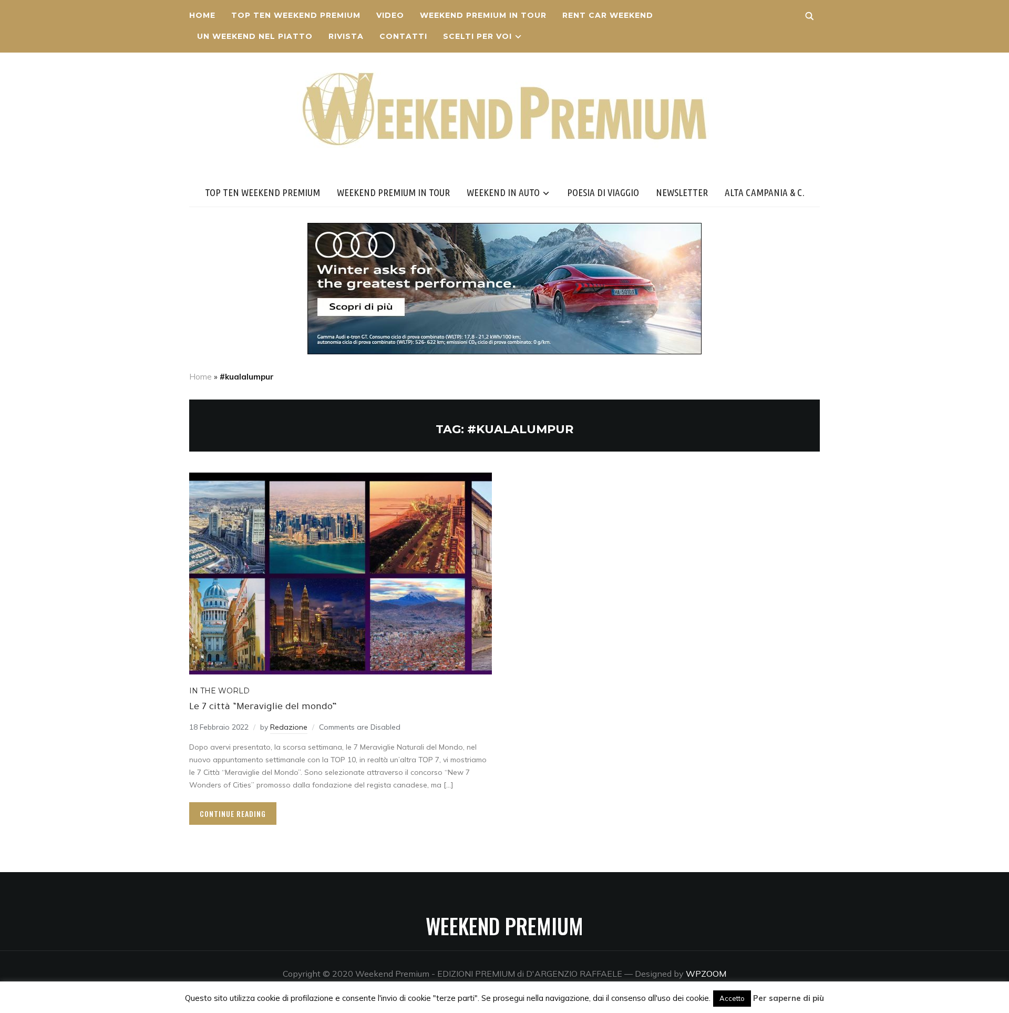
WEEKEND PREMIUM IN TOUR (483, 15)
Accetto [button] (732, 998)
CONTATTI (403, 36)
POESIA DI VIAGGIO (603, 192)
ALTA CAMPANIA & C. (765, 192)
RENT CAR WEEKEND (607, 15)
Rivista (346, 36)
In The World (219, 690)
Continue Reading (233, 813)
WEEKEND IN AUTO (503, 192)
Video (390, 15)
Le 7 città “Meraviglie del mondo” (263, 707)
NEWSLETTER (682, 192)
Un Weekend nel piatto (255, 36)
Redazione (288, 727)
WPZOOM (706, 973)
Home (202, 15)
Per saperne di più (788, 998)
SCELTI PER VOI (477, 36)
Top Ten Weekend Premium (296, 15)
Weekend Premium (504, 926)
